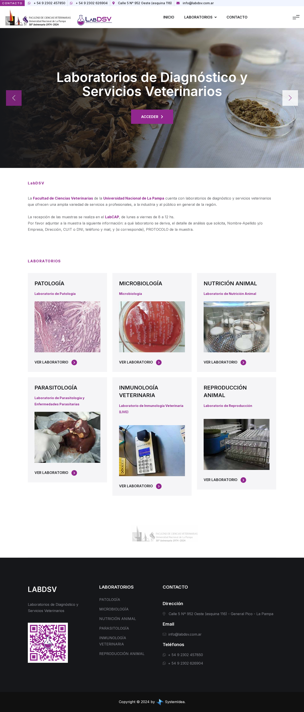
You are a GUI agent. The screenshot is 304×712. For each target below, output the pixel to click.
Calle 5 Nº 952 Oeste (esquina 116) (145, 3)
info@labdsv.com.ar (198, 3)
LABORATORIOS (198, 17)
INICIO (168, 17)
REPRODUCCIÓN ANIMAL (121, 653)
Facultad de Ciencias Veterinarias (63, 198)
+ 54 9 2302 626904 (92, 3)
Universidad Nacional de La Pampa (133, 198)
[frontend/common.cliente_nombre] (95, 16)
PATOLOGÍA (49, 283)
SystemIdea (174, 702)
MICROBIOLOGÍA (140, 283)
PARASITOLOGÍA (55, 387)
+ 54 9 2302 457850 (49, 3)
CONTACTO (237, 17)
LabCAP (112, 217)
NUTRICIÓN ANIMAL (230, 283)
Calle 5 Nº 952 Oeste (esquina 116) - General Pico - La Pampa (221, 614)
